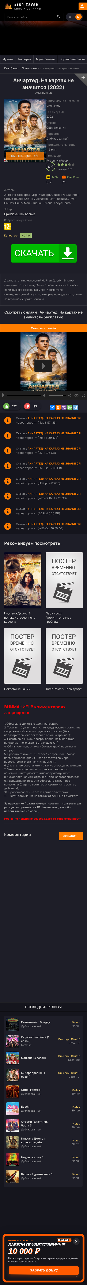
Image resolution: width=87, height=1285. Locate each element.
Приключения (30, 68)
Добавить (71, 836)
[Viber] (64, 407)
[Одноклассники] (58, 407)
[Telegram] (75, 407)
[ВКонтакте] (52, 407)
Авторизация (83, 6)
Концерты (24, 59)
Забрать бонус (43, 1270)
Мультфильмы (45, 59)
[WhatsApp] (69, 407)
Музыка (8, 59)
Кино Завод (11, 68)
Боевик (30, 214)
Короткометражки (72, 59)
